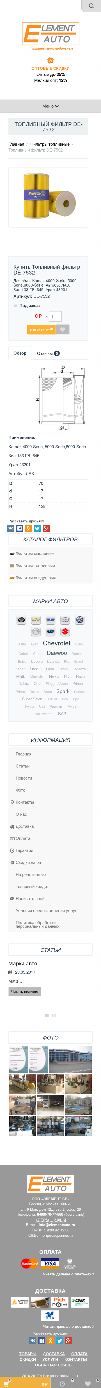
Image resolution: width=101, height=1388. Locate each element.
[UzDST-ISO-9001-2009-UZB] (38, 1059)
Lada (50, 668)
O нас (21, 814)
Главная (16, 144)
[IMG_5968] (50, 1105)
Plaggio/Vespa (57, 683)
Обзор (19, 353)
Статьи (22, 766)
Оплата (23, 838)
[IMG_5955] (78, 1084)
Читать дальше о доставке (67, 1326)
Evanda (53, 661)
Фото (20, 790)
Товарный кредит (32, 886)
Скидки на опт (29, 862)
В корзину (40, 329)
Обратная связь (53, 1365)
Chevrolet (56, 642)
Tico (64, 698)
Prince (77, 683)
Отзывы (47, 353)
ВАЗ (62, 713)
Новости (24, 778)
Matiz (21, 676)
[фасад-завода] (70, 1059)
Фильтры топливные (50, 144)
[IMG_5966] (22, 1105)
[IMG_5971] (78, 1105)
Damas (77, 653)
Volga (72, 706)
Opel (37, 683)
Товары (27, 1353)
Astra (22, 643)
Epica (22, 661)
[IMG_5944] (22, 1084)
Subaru (79, 691)
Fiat (67, 661)
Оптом (50, 74)
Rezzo (34, 691)
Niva (68, 676)
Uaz (42, 706)
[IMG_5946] (50, 1084)
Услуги (50, 1359)
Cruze (37, 653)
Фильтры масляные (35, 553)
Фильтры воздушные (36, 577)
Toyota (29, 706)
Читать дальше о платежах (67, 1274)
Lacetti (36, 668)
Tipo (75, 698)
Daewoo (57, 652)
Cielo (79, 643)
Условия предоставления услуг (46, 910)
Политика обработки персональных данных (37, 924)
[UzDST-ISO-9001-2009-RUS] (18, 1059)
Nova (80, 676)
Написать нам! (30, 898)
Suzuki (52, 698)
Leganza (79, 668)
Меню (48, 106)
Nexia (54, 676)
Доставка (25, 826)
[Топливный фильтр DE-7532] (48, 197)
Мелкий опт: (50, 80)
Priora (20, 691)
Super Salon (32, 698)
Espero (37, 661)
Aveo (34, 643)
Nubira (24, 683)
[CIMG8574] (78, 1126)
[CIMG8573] (22, 1126)
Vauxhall (56, 706)
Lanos (63, 668)
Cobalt (24, 653)
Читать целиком (24, 991)
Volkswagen (44, 713)
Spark (63, 690)
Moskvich (37, 676)
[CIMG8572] (50, 1126)
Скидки (28, 1359)
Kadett (20, 668)
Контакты (25, 802)
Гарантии (24, 850)
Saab (48, 691)
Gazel (78, 661)
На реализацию (31, 874)
